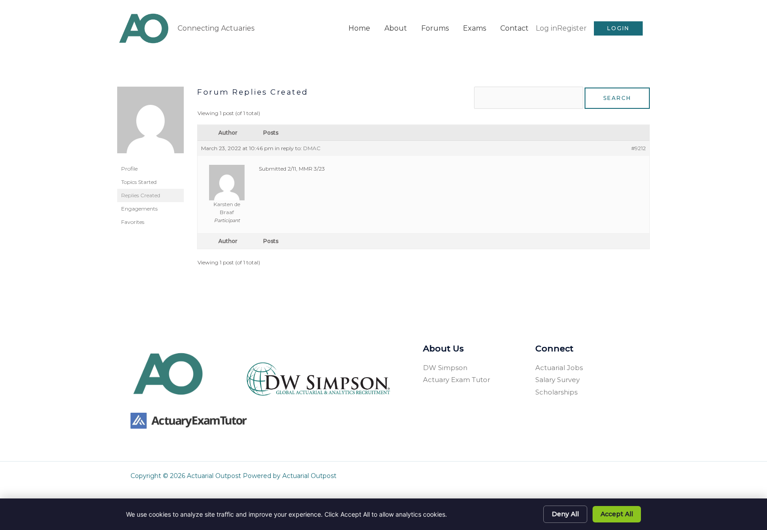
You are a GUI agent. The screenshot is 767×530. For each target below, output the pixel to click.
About (395, 28)
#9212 (638, 148)
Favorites (132, 222)
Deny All (565, 514)
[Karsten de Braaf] (150, 123)
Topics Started (139, 182)
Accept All (617, 514)
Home (359, 28)
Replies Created (140, 195)
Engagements (139, 208)
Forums (435, 28)
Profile (129, 168)
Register (572, 28)
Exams (474, 28)
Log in (546, 28)
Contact (514, 28)
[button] (618, 28)
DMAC (311, 148)
